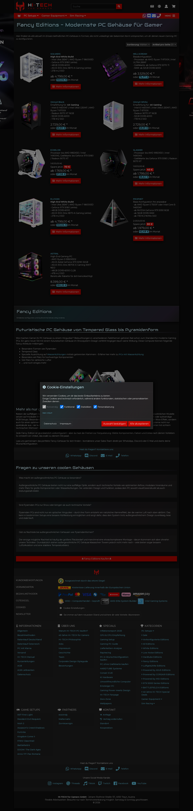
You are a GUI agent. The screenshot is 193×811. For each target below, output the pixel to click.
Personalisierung (106, 407)
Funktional (69, 407)
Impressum (65, 423)
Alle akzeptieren (139, 423)
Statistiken (86, 407)
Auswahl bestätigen (114, 423)
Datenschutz (50, 423)
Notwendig (52, 407)
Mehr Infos (47, 413)
